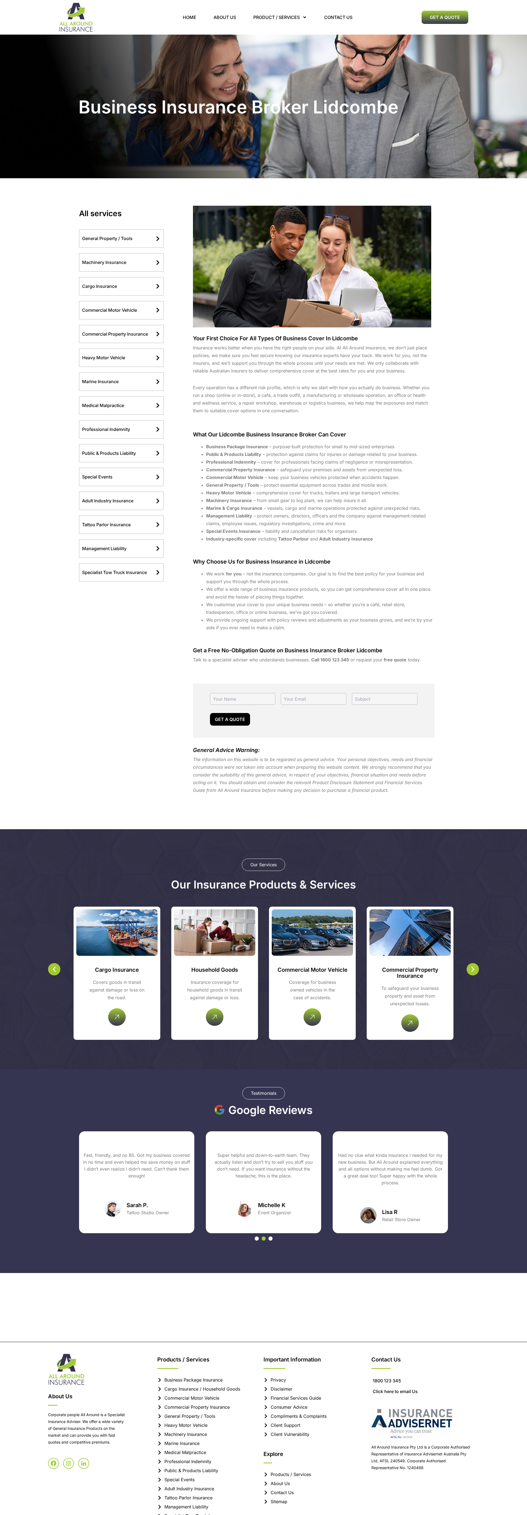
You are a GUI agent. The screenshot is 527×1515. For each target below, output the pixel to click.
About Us (225, 17)
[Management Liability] (158, 548)
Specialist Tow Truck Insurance (114, 572)
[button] (54, 969)
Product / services (276, 17)
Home (189, 17)
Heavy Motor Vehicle (103, 357)
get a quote (230, 719)
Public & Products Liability (109, 453)
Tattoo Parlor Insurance (106, 524)
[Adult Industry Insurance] (158, 501)
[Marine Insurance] (158, 382)
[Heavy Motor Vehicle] (158, 358)
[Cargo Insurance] (158, 286)
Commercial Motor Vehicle (109, 310)
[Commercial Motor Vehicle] (158, 310)
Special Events (97, 477)
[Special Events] (158, 477)
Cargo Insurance (99, 286)
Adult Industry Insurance (107, 500)
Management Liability (104, 548)
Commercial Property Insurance (115, 334)
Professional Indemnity (106, 429)
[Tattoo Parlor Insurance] (158, 524)
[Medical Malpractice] (158, 405)
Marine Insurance (100, 381)
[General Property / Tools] (158, 238)
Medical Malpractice (103, 405)
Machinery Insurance (104, 262)
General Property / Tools (107, 238)
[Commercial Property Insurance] (158, 334)
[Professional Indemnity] (158, 429)
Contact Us (338, 17)
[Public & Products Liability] (158, 453)
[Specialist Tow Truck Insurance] (158, 572)
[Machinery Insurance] (158, 262)
